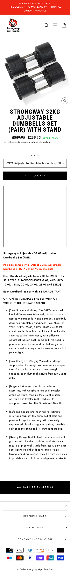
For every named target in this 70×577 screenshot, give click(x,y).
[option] (35, 7)
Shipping (22, 142)
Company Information (35, 539)
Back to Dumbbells (37, 487)
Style (35, 155)
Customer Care (35, 516)
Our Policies (35, 527)
